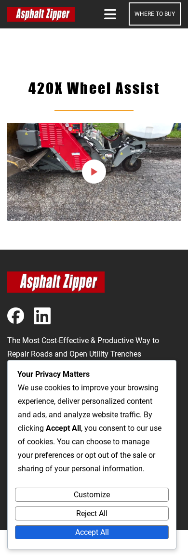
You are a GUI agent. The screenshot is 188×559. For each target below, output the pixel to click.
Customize (92, 494)
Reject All (91, 513)
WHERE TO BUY (154, 14)
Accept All (92, 532)
